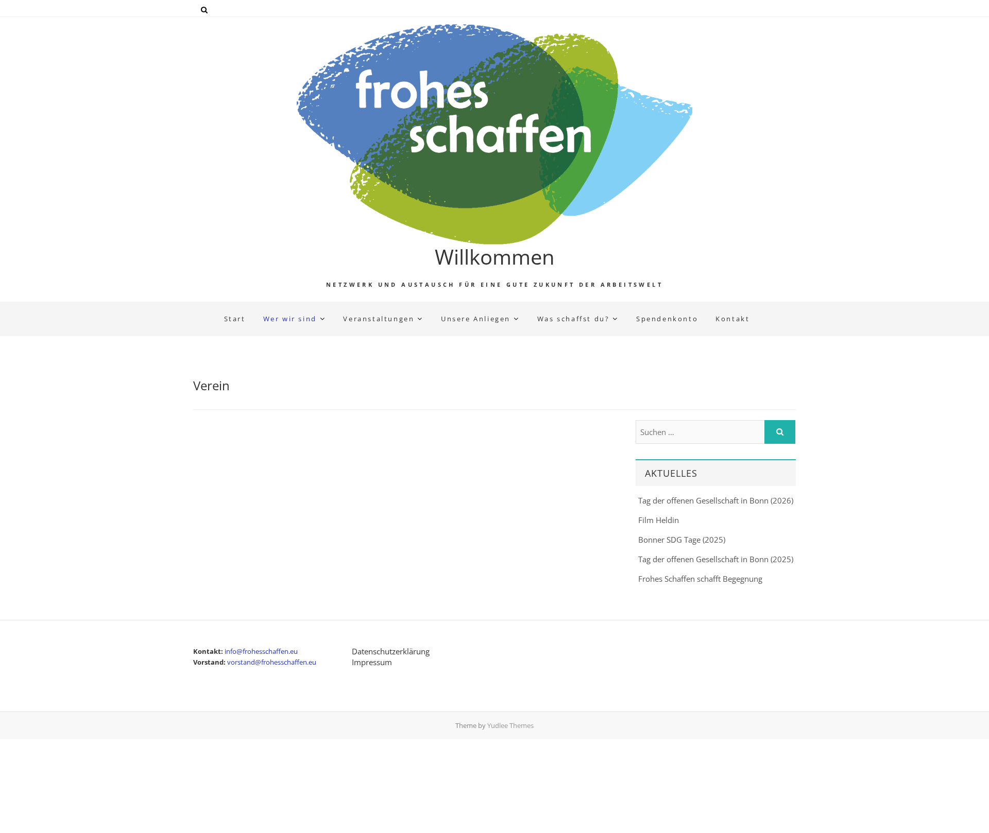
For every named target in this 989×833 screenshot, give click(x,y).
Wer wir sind (290, 318)
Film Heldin (658, 520)
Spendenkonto (667, 318)
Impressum (372, 662)
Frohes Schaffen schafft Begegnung (700, 579)
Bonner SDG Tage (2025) (681, 539)
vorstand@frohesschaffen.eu (271, 662)
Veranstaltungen (378, 318)
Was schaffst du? (573, 318)
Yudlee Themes (510, 725)
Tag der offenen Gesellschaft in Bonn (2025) (715, 559)
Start (235, 318)
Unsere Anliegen (475, 318)
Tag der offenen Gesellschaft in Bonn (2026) (715, 500)
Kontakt (732, 318)
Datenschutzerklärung (391, 651)
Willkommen (495, 257)
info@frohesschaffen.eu (261, 651)
